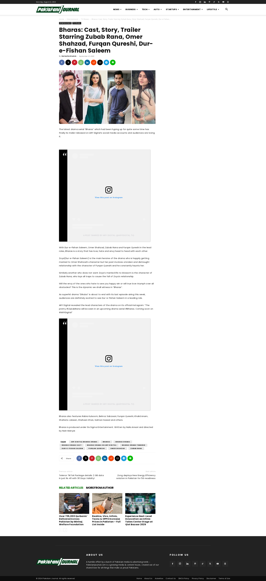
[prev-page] (60, 530)
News (116, 9)
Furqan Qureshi (97, 448)
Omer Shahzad (117, 448)
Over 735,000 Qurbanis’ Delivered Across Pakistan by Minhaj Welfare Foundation (73, 520)
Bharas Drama (123, 442)
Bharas (106, 442)
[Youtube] (223, 2)
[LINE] (113, 62)
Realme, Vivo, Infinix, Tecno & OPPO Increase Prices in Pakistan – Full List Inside (106, 520)
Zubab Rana (136, 448)
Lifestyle (212, 9)
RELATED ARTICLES (71, 487)
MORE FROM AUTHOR (99, 487)
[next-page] (65, 530)
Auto (157, 9)
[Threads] (228, 2)
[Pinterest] (209, 2)
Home (61, 19)
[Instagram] (200, 2)
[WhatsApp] (81, 62)
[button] (226, 9)
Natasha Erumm (69, 56)
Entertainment (192, 9)
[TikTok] (214, 2)
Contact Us (171, 578)
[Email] (100, 62)
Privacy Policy (198, 578)
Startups (171, 9)
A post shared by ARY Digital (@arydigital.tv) (108, 235)
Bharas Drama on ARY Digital (101, 445)
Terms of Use (224, 578)
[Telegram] (106, 62)
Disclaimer (211, 578)
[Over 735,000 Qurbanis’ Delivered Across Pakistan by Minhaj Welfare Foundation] (74, 503)
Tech (144, 9)
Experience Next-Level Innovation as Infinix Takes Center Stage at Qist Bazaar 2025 (139, 520)
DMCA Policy (183, 578)
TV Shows (85, 19)
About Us (148, 578)
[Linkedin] (205, 2)
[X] (219, 2)
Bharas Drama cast (71, 445)
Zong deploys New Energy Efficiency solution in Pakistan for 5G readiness (135, 477)
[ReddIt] (93, 62)
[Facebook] (196, 2)
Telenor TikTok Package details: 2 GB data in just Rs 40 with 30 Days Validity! (81, 477)
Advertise (159, 578)
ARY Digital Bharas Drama (84, 442)
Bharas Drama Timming (133, 445)
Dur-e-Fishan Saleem (72, 448)
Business (131, 9)
